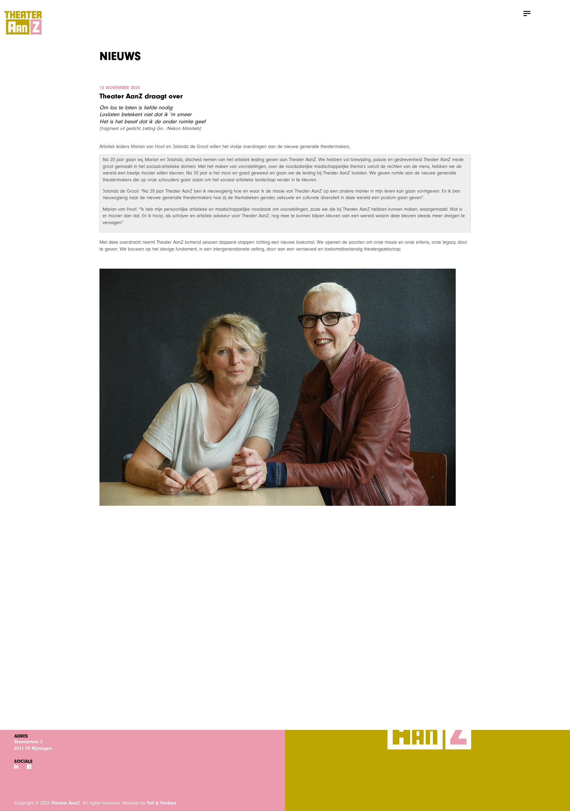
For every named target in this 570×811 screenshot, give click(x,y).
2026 (45, 803)
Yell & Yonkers (161, 803)
